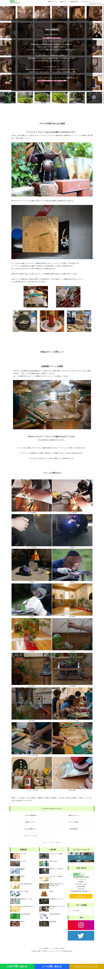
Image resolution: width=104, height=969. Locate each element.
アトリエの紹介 (74, 822)
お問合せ (62, 948)
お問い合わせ (81, 896)
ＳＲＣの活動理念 (30, 815)
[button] (92, 910)
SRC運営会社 (73, 829)
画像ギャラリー (74, 815)
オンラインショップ (30, 835)
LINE (17, 966)
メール (52, 966)
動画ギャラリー (30, 822)
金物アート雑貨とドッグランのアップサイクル (50, 951)
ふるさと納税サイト (30, 829)
